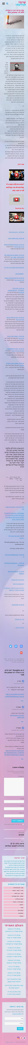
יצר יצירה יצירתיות (19, 627)
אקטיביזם (20, 913)
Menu (3, 3)
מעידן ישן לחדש (19, 899)
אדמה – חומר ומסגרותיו (17, 896)
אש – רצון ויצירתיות (18, 887)
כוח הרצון (12, 660)
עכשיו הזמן (20, 910)
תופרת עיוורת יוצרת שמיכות (17, 579)
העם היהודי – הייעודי (18, 902)
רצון (23, 662)
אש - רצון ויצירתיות (11, 659)
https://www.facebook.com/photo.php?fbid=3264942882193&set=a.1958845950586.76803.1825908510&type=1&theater (14, 752)
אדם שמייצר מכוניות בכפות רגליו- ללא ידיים (14, 267)
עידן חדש (7, 660)
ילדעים (21, 904)
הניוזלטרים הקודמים (17, 1014)
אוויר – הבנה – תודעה (18, 890)
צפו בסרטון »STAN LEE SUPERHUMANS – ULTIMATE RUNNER (16, 290)
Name (22, 798)
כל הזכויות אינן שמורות (9, 1042)
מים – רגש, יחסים (19, 893)
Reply (22, 700)
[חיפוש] (7, 3)
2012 (5, 659)
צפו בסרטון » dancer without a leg (16, 238)
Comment (21, 776)
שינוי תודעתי (21, 3)
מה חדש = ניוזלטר (16, 1007)
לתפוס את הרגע (19, 273)
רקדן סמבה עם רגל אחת (18, 584)
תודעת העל (14, 662)
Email (22, 805)
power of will (21, 660)
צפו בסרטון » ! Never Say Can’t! (16, 232)
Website (21, 813)
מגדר (22, 907)
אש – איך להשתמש (19, 619)
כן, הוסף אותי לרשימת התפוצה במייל (13, 824)
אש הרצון (16, 660)
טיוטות (21, 916)
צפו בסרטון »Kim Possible (18, 604)
